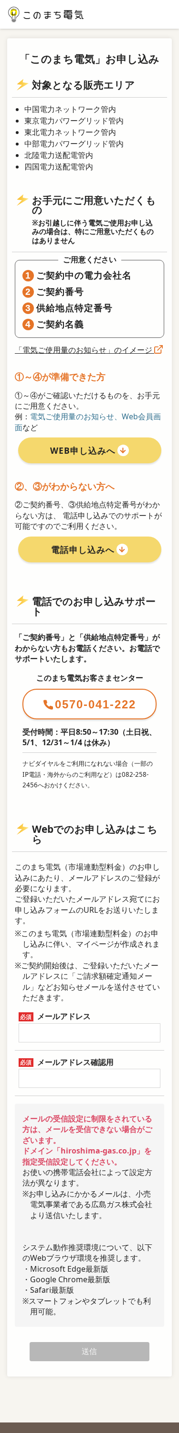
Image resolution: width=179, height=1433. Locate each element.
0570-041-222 (95, 704)
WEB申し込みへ (83, 450)
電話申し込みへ (83, 549)
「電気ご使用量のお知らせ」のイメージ (84, 350)
